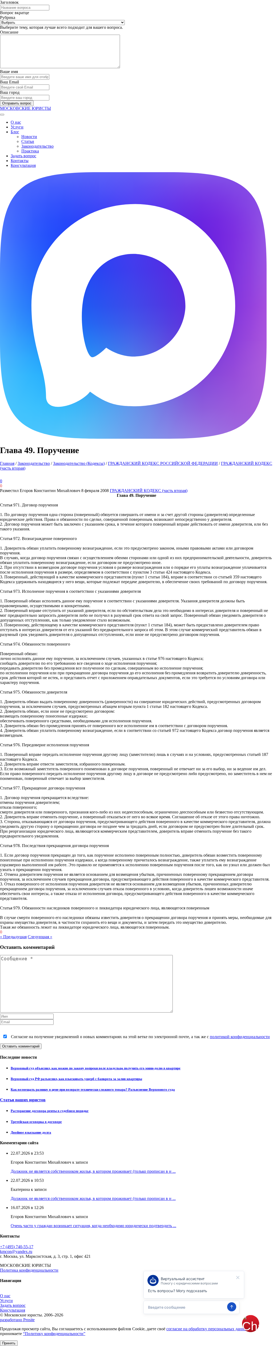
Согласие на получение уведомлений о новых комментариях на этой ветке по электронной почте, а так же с (140, 1036)
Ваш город (9, 92)
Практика (30, 151)
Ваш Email (9, 82)
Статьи (27, 141)
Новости (29, 136)
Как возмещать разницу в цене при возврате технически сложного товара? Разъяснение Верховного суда (93, 1089)
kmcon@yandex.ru (16, 1251)
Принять (8, 1343)
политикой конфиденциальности (240, 1036)
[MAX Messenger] (133, 437)
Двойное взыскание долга (31, 1132)
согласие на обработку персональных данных (207, 1329)
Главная (7, 463)
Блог (15, 132)
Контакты (20, 160)
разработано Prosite (17, 1319)
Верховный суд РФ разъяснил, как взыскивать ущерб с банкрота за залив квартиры (76, 1079)
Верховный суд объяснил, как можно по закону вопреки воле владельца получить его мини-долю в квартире (95, 1068)
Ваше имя (9, 71)
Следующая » (40, 936)
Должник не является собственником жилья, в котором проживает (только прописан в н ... (93, 1171)
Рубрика (7, 17)
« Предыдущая (13, 936)
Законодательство (37, 146)
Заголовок (9, 2)
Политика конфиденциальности (29, 1270)
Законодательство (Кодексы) (79, 463)
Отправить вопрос (16, 103)
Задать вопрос (23, 156)
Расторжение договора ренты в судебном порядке (50, 1111)
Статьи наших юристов (23, 1100)
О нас (16, 122)
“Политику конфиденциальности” (54, 1333)
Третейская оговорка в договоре (36, 1122)
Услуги (17, 127)
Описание (9, 32)
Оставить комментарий (20, 1046)
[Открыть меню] (2, 114)
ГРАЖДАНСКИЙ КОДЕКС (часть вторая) (148, 490)
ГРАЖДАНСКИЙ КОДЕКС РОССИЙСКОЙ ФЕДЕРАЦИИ (163, 463)
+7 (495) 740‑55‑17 (16, 1246)
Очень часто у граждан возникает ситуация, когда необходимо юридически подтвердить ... (93, 1225)
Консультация (23, 165)
